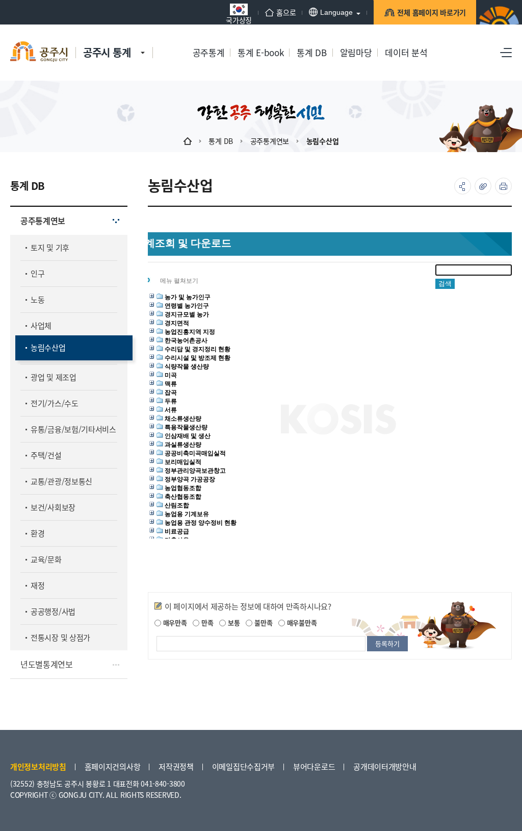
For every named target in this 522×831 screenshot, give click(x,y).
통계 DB (220, 141)
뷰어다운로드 (314, 766)
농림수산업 (322, 141)
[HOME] (188, 141)
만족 (206, 622)
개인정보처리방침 (38, 766)
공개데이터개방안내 (384, 766)
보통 (233, 622)
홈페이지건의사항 (113, 766)
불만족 (262, 622)
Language (336, 12)
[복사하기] (483, 186)
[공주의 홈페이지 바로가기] (142, 42)
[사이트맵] (506, 53)
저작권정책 (176, 766)
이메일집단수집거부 (243, 766)
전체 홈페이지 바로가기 (431, 12)
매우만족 (174, 622)
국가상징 (239, 19)
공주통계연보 (269, 141)
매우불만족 (301, 622)
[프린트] (503, 186)
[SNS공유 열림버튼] (462, 186)
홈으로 (286, 12)
